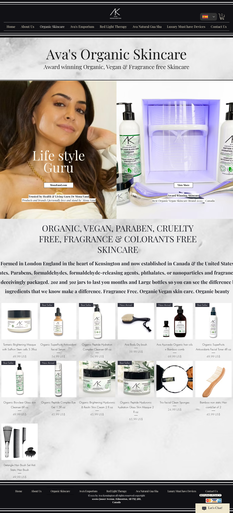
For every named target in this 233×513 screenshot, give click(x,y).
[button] (222, 17)
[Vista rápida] (19, 321)
